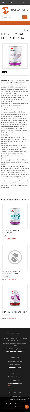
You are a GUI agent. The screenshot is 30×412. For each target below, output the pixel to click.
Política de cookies (15, 396)
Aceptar (19, 409)
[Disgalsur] (15, 10)
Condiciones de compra (15, 377)
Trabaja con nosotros (15, 364)
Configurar (11, 409)
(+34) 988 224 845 (7, 349)
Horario (4, 2)
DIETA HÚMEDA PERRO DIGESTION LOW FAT (11, 272)
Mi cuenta (15, 373)
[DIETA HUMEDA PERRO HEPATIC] (15, 56)
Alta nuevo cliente (15, 380)
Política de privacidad (15, 392)
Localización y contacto (15, 361)
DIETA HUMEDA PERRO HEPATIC (12, 36)
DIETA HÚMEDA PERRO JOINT (14, 312)
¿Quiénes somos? (15, 357)
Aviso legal (15, 389)
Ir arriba (27, 407)
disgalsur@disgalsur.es (21, 349)
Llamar (10, 2)
